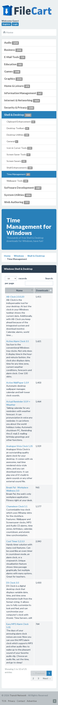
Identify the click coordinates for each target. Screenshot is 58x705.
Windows (19, 255)
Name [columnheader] (19, 290)
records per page (16, 281)
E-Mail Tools (14, 57)
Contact (21, 701)
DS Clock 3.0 (12, 582)
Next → (47, 678)
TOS (4, 701)
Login (15, 24)
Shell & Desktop (17, 114)
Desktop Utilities (17, 134)
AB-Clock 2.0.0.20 (15, 296)
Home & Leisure (16, 86)
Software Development (22, 187)
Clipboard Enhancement (20, 121)
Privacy (11, 701)
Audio (11, 42)
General (12, 141)
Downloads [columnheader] (43, 290)
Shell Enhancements (19, 167)
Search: (49, 278)
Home (9, 32)
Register (6, 24)
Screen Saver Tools (18, 154)
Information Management (22, 93)
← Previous (39, 673)
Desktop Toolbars (17, 128)
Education (13, 64)
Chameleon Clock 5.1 (16, 506)
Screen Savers (16, 161)
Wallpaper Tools (17, 180)
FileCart (27, 12)
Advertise (32, 701)
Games (11, 71)
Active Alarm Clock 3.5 (17, 341)
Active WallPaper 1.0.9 (17, 382)
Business (12, 49)
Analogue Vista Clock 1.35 (19, 446)
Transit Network (18, 695)
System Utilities (17, 195)
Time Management (18, 174)
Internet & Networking (21, 100)
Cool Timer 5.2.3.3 (15, 541)
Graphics (12, 78)
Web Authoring (16, 202)
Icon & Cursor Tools (19, 148)
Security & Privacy (18, 107)
